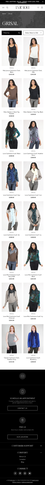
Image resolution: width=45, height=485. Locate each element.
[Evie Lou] (22, 7)
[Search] (7, 7)
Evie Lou (12, 480)
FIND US (22, 427)
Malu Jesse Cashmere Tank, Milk (33, 71)
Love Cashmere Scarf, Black (11, 153)
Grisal (10, 13)
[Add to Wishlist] (18, 40)
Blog (22, 462)
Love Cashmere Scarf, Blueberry (33, 358)
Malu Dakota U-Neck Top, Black (33, 112)
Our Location (22, 437)
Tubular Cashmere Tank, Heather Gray (11, 358)
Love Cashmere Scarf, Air (12, 235)
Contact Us (22, 408)
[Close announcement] (42, 1)
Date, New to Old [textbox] (31, 33)
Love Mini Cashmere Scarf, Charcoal (11, 317)
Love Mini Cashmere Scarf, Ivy (33, 316)
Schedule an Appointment (22, 398)
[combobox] (32, 33)
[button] (42, 7)
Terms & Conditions (27, 482)
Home (4, 13)
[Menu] (3, 7)
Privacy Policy (16, 482)
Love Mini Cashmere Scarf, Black (33, 275)
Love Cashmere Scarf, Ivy (33, 235)
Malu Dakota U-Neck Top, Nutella (12, 112)
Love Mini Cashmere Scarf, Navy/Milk (11, 275)
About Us (22, 456)
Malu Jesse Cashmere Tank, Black (11, 71)
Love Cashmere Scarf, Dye (11, 195)
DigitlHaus (35, 480)
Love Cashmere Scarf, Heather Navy (33, 154)
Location (22, 459)
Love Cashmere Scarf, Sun (33, 195)
